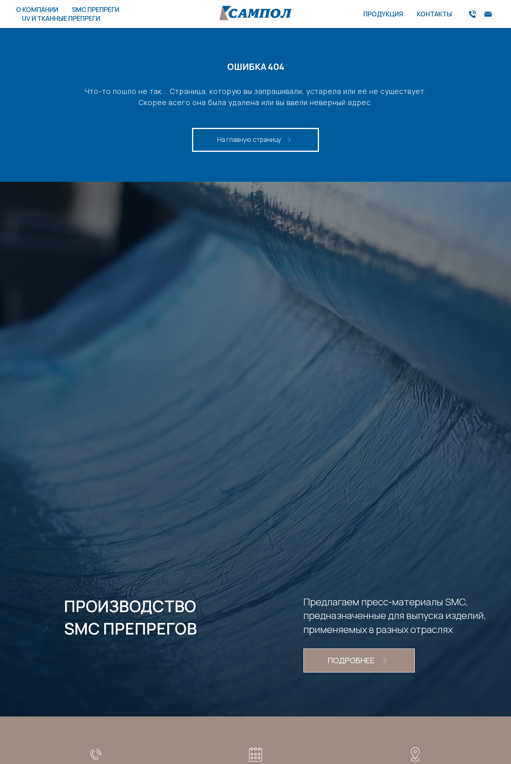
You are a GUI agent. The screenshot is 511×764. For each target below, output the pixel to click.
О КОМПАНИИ (37, 9)
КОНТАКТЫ (434, 14)
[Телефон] (472, 14)
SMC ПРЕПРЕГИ (95, 9)
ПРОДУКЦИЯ (383, 14)
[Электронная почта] (488, 14)
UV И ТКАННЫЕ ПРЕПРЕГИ (61, 18)
